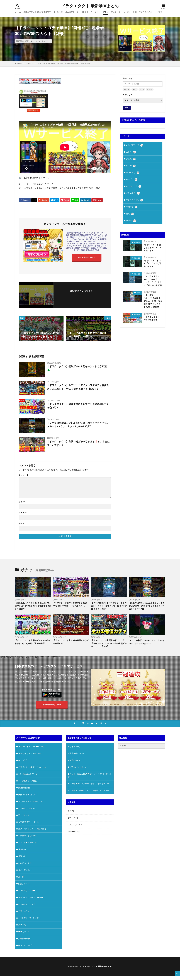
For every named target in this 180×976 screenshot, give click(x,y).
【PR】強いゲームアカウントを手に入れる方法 (89, 791)
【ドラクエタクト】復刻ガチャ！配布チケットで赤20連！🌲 (78, 368)
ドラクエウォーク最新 (27, 781)
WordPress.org (73, 832)
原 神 (21, 877)
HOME (19, 63)
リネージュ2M (24, 870)
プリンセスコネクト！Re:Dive (30, 897)
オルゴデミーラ (71, 12)
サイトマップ (75, 747)
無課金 (131, 221)
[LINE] (75, 200)
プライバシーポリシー (79, 767)
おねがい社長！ (24, 863)
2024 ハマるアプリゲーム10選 (31, 747)
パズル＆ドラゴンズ (26, 904)
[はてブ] (54, 200)
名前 (22, 502)
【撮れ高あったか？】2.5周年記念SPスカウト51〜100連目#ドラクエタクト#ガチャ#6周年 (153, 301)
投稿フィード (73, 818)
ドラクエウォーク (25, 911)
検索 (126, 107)
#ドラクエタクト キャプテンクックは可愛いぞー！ (152, 264)
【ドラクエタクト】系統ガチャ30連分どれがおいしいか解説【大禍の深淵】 (33, 642)
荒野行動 (22, 849)
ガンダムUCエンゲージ (27, 774)
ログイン (71, 811)
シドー (97, 12)
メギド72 (22, 925)
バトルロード (86, 12)
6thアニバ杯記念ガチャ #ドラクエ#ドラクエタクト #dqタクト (147, 642)
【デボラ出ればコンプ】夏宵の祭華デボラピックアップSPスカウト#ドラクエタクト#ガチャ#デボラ (78, 425)
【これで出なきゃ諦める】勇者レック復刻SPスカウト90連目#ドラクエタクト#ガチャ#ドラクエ (147, 606)
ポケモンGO (23, 932)
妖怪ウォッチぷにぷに (27, 795)
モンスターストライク (27, 843)
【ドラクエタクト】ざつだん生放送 (152, 318)
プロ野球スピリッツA (27, 836)
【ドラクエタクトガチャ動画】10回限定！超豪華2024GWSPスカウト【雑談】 (63, 63)
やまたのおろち (145, 12)
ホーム (18, 12)
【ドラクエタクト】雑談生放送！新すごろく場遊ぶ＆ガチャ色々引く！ (78, 406)
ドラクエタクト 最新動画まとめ (90, 6)
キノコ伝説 (23, 760)
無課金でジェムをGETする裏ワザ (37, 12)
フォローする (82, 295)
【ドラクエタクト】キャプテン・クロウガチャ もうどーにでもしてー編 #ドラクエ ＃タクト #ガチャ (109, 606)
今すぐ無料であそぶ (86, 257)
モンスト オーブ (25, 945)
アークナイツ (23, 815)
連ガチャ (149, 89)
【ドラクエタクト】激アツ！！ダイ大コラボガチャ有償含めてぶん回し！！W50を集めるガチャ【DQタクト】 (78, 387)
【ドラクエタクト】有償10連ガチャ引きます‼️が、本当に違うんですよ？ (78, 443)
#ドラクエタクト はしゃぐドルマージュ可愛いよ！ (152, 248)
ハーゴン (126, 12)
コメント (23, 475)
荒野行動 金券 (24, 939)
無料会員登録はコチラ (52, 705)
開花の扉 (126, 89)
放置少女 (22, 856)
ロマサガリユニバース (27, 891)
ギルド (135, 89)
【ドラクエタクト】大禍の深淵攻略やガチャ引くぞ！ (71, 642)
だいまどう (115, 12)
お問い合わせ (75, 760)
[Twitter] (34, 200)
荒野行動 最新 (24, 788)
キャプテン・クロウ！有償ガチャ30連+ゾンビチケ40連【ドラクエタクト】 (70, 604)
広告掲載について (77, 753)
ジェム (142, 89)
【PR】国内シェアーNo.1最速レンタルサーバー (89, 784)
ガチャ (105, 12)
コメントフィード (75, 825)
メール (23, 513)
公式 (135, 12)
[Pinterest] (97, 200)
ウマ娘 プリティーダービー (29, 822)
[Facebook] (25, 200)
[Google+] (43, 200)
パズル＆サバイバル (26, 808)
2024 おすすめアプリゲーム (30, 753)
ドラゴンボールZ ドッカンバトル (32, 767)
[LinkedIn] (85, 200)
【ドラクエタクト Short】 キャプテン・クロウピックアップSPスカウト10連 (153, 280)
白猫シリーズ (23, 884)
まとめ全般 (58, 12)
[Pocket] (65, 200)
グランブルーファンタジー (29, 918)
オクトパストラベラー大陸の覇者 (32, 829)
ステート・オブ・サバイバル (30, 801)
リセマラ (158, 12)
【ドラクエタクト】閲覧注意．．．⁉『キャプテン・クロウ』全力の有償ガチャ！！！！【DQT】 (109, 643)
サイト (21, 524)
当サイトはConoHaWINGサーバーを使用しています (89, 775)
